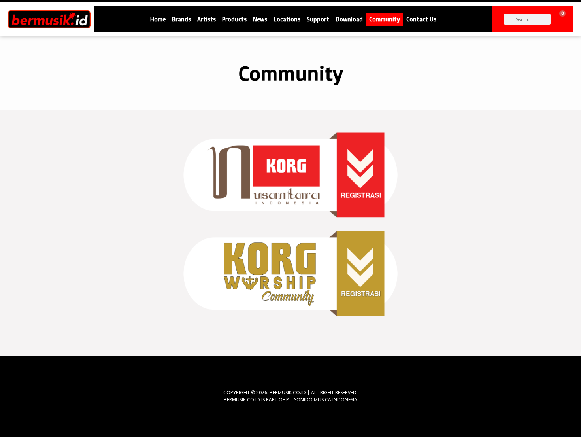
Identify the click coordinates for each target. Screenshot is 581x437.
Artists (206, 19)
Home (158, 19)
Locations (287, 19)
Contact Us (421, 19)
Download (349, 19)
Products (234, 19)
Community (384, 19)
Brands (181, 19)
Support (318, 19)
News (260, 19)
